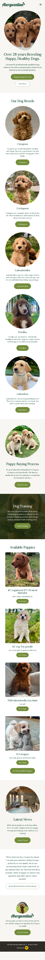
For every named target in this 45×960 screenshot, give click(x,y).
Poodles (22, 348)
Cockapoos (22, 224)
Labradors (22, 410)
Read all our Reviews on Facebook (22, 886)
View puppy (22, 601)
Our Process (22, 485)
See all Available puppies (22, 771)
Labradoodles (22, 286)
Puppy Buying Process (22, 77)
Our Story (22, 84)
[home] (13, 4)
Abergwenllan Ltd (19, 944)
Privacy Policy (33, 944)
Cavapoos (22, 162)
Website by (20, 948)
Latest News (22, 840)
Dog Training (22, 526)
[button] (40, 4)
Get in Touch (22, 932)
